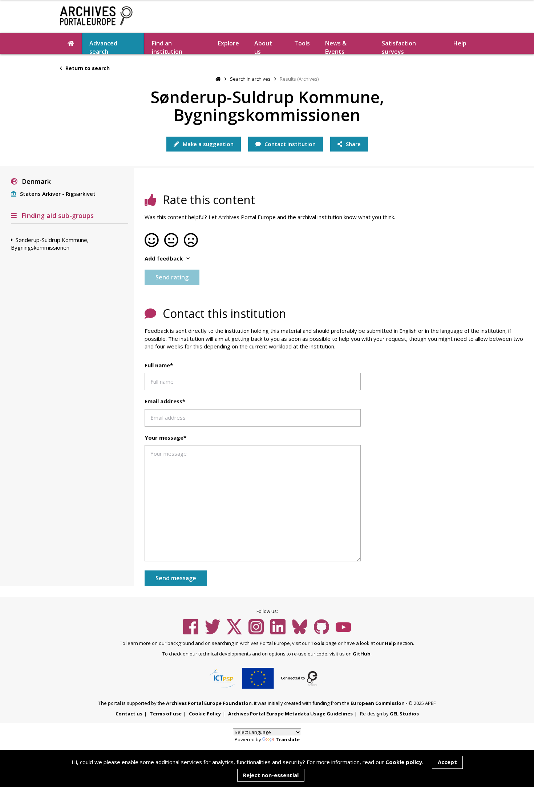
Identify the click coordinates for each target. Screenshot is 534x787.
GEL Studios (404, 713)
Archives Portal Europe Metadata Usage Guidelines (290, 713)
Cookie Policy (205, 713)
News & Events (336, 46)
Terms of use (166, 713)
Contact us (129, 713)
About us (263, 46)
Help (390, 643)
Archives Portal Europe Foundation (209, 703)
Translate (288, 739)
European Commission (378, 703)
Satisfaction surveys (399, 46)
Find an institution (167, 46)
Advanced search (103, 46)
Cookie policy (403, 762)
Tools (302, 43)
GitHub (362, 653)
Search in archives (250, 79)
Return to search (87, 68)
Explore (228, 43)
